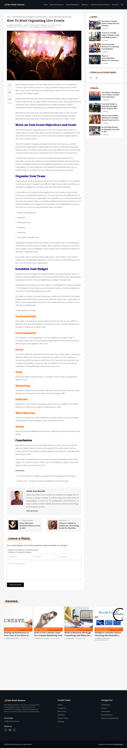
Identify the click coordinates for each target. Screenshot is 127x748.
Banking (84, 4)
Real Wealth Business (14, 744)
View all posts (32, 511)
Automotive (105, 711)
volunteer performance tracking (63, 201)
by (105, 29)
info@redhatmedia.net (11, 721)
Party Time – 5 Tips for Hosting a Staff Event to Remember (43, 481)
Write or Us (62, 711)
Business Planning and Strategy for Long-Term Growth (30, 17)
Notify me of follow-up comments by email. (23, 550)
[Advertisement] (60, 674)
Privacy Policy (63, 718)
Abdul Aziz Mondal (15, 25)
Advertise (61, 715)
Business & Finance (56, 4)
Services (115, 4)
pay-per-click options (27, 393)
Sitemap (61, 721)
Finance (104, 708)
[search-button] (122, 4)
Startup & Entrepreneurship (99, 4)
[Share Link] (9, 85)
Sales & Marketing (72, 4)
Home (9, 17)
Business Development (110, 718)
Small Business (106, 715)
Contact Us (62, 708)
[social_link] (91, 78)
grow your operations (47, 108)
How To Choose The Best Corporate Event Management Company (47, 476)
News (46, 4)
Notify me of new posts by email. (19, 552)
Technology (105, 705)
